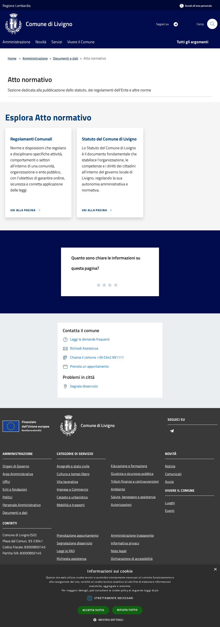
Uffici (6, 481)
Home (12, 58)
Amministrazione (35, 58)
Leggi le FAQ (66, 550)
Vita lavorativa (67, 481)
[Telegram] (174, 24)
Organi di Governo (16, 466)
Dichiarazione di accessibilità (132, 558)
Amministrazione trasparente (132, 535)
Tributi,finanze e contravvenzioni (135, 481)
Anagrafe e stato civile (73, 466)
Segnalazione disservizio (74, 543)
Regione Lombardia (17, 5)
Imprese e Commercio (72, 489)
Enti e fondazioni (15, 489)
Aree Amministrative (18, 473)
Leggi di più (151, 590)
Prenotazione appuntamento (77, 535)
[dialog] (110, 596)
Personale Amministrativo (22, 504)
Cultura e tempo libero (73, 473)
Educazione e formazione (129, 465)
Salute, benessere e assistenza (133, 496)
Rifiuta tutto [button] (127, 610)
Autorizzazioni (121, 504)
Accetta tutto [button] (93, 610)
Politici (7, 497)
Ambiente (118, 489)
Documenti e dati (65, 58)
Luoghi (170, 502)
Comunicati (173, 473)
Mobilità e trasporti (71, 504)
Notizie (170, 466)
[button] (109, 620)
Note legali (119, 550)
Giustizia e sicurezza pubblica (132, 473)
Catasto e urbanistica (72, 497)
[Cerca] (212, 24)
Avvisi (169, 481)
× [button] (215, 569)
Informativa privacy (125, 543)
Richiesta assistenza (71, 558)
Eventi (169, 510)
